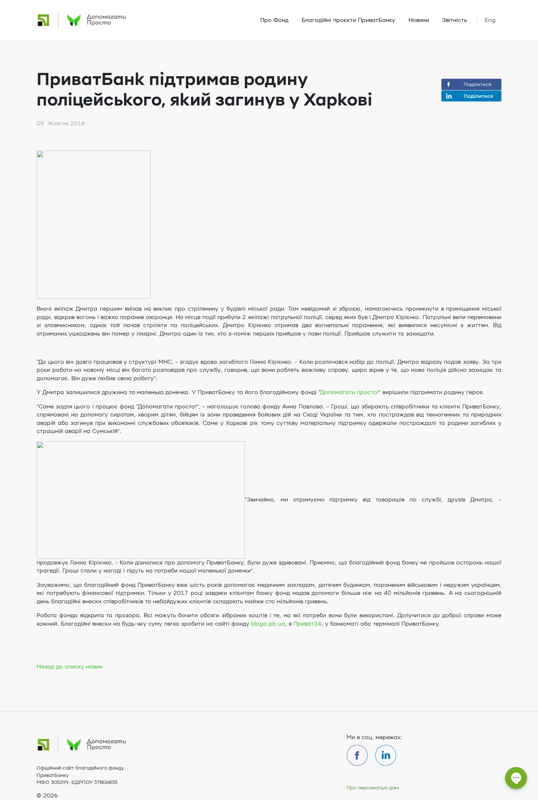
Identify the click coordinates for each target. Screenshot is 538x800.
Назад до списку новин (69, 666)
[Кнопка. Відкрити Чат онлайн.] (516, 781)
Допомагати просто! (349, 392)
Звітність (454, 20)
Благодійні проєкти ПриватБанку (348, 20)
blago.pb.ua (268, 624)
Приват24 (307, 624)
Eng (490, 20)
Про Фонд (274, 20)
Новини (418, 20)
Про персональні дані (373, 788)
